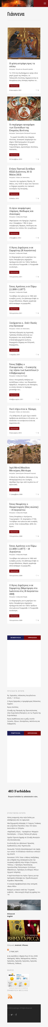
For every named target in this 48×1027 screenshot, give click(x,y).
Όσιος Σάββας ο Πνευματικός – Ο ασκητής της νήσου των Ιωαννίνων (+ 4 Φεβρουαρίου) (24, 368)
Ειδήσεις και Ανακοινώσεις (23, 177)
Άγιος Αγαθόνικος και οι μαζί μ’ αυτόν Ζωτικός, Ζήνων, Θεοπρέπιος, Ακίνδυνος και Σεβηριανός (23, 721)
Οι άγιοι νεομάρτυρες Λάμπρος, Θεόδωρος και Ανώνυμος (21, 211)
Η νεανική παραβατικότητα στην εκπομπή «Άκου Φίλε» (22, 885)
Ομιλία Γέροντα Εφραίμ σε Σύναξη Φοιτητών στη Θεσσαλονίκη (23, 838)
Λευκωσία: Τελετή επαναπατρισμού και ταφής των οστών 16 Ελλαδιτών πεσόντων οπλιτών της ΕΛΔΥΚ (23, 851)
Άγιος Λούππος (12, 707)
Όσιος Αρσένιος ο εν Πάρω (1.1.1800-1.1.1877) (22, 288)
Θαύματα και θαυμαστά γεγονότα (24, 69)
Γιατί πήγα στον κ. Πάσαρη (22, 409)
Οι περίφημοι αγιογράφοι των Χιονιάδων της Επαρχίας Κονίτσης (22, 127)
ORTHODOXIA (32, 733)
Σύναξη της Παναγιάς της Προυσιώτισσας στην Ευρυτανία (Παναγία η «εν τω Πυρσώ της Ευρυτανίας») (24, 712)
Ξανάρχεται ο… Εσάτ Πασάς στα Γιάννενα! (23, 324)
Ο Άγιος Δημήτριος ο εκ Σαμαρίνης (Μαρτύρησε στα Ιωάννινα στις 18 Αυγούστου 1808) (23, 589)
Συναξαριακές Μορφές (21, 217)
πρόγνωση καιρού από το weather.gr (18, 988)
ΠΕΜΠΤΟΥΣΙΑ (15, 638)
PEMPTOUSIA (15, 733)
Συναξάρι (14, 952)
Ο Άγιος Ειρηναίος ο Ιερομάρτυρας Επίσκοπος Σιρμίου (24, 702)
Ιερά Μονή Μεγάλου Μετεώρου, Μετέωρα (20, 469)
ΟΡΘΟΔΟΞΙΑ (32, 638)
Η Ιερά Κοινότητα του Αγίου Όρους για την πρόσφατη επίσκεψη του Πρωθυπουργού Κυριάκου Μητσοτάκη (23, 878)
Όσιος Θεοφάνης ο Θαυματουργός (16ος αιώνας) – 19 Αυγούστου (23, 507)
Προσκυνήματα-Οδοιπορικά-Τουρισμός (26, 133)
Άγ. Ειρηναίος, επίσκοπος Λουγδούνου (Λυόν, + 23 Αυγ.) (21, 696)
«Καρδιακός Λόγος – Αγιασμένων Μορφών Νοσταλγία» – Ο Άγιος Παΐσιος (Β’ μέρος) (22, 832)
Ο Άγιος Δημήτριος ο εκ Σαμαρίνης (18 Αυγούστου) (22, 249)
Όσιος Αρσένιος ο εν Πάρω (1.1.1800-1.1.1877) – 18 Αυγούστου (22, 548)
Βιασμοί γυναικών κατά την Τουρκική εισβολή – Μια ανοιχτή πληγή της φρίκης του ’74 (23, 892)
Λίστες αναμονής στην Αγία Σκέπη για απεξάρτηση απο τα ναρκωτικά (20, 818)
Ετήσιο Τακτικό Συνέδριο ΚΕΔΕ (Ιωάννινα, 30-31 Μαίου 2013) (22, 171)
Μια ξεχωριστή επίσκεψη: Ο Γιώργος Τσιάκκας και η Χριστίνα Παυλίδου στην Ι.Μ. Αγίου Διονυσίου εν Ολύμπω (24, 825)
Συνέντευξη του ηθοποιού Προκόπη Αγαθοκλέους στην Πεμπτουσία (20, 844)
